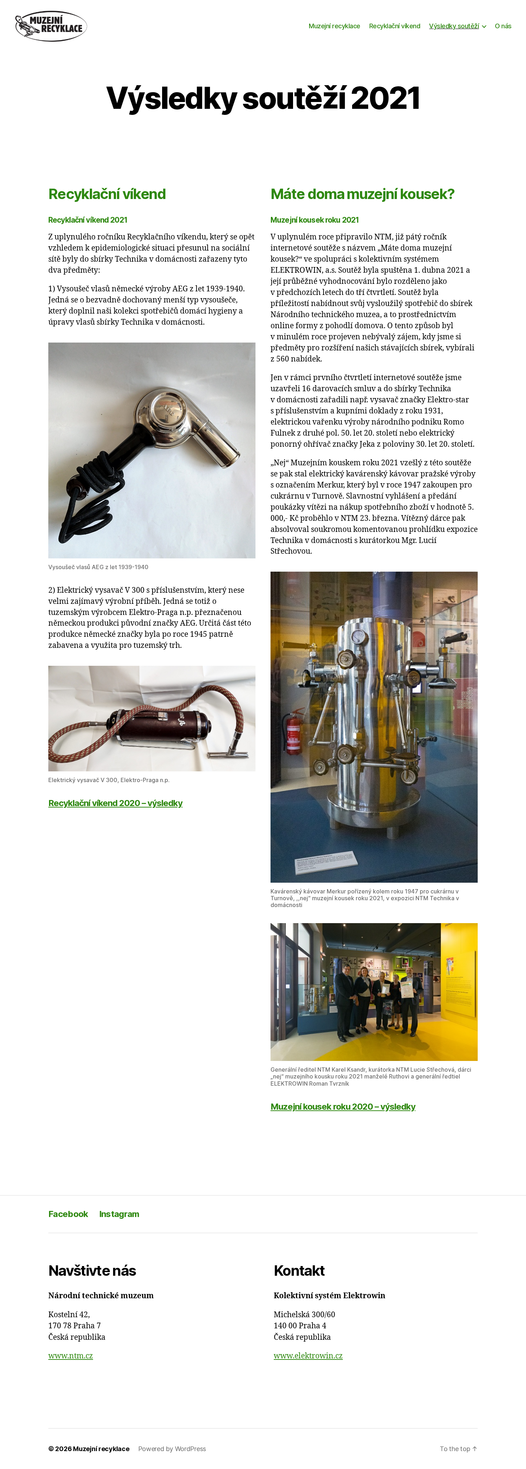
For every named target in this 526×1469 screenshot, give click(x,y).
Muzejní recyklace (334, 26)
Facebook (68, 1214)
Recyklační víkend (394, 26)
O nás (503, 26)
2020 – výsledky (115, 803)
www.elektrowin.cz (308, 1356)
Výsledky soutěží (454, 26)
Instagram (119, 1214)
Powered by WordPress (172, 1449)
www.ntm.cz (70, 1356)
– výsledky (343, 1106)
